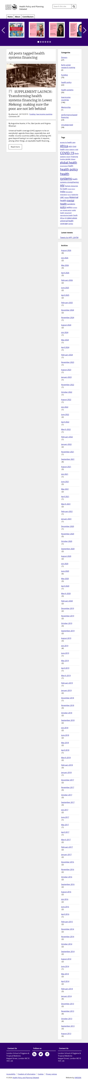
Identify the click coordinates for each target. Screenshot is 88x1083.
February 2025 (67, 302)
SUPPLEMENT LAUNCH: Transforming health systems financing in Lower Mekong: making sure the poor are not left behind (30, 100)
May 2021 (65, 489)
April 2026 (65, 273)
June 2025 (65, 288)
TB (65, 218)
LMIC (62, 197)
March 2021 (66, 504)
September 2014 (67, 951)
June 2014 (65, 966)
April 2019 (65, 668)
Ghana (73, 159)
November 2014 (67, 936)
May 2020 (65, 578)
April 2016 (65, 914)
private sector (67, 210)
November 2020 (67, 534)
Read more (15, 147)
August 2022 (66, 399)
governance (64, 166)
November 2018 (67, 705)
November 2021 (67, 452)
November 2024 (67, 317)
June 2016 (65, 907)
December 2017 (67, 780)
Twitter (41, 1054)
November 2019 (67, 616)
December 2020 (67, 526)
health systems (67, 90)
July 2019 (64, 646)
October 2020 (66, 541)
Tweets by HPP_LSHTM (69, 237)
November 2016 (67, 869)
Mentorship (66, 107)
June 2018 (65, 735)
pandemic (71, 204)
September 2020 (67, 549)
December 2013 (67, 1004)
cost (76, 149)
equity (68, 157)
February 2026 (67, 280)
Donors (64, 57)
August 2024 (66, 325)
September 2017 (67, 802)
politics (69, 207)
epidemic (63, 157)
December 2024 (67, 310)
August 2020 (66, 556)
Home (10, 17)
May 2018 (65, 742)
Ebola (76, 153)
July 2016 (64, 899)
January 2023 (66, 377)
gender (68, 159)
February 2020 (67, 601)
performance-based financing (69, 116)
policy (63, 207)
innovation (68, 192)
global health (68, 162)
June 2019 (65, 653)
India (62, 191)
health (70, 166)
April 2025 (65, 295)
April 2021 (65, 496)
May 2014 (65, 974)
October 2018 (66, 713)
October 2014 (66, 944)
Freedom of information (27, 1074)
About (17, 17)
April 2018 (65, 750)
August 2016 (66, 892)
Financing (74, 156)
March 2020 (66, 593)
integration (63, 195)
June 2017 (65, 817)
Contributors (27, 17)
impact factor (71, 189)
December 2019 (67, 608)
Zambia (70, 224)
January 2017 (66, 854)
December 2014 (67, 929)
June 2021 (65, 481)
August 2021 (66, 467)
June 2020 (65, 571)
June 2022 (65, 414)
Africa (64, 146)
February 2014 (67, 989)
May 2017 (65, 825)
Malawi (66, 198)
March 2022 (66, 429)
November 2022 (67, 384)
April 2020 (65, 586)
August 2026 (66, 250)
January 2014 (66, 996)
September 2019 (67, 631)
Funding (32, 114)
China (67, 149)
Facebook (47, 1054)
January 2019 (66, 690)
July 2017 (64, 810)
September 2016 (67, 884)
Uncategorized (67, 125)
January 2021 (66, 519)
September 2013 (67, 1026)
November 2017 (67, 787)
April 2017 (65, 832)
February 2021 (67, 511)
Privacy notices (51, 1074)
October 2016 (66, 877)
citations (72, 149)
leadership (74, 195)
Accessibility (10, 1074)
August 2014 (66, 959)
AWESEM (77, 1078)
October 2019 (66, 623)
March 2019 (66, 675)
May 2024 (65, 340)
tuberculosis (72, 218)
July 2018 (64, 728)
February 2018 (67, 765)
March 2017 (66, 839)
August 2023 (66, 370)
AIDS (70, 146)
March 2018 (66, 757)
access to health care (67, 142)
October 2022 (66, 392)
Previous (3, 30)
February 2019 (67, 683)
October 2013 (66, 1018)
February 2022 (67, 437)
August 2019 (66, 638)
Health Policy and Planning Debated (25, 1078)
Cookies (41, 1074)
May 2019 (65, 660)
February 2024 (67, 355)
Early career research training (68, 66)
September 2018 (67, 720)
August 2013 (66, 1033)
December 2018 (67, 698)
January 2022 (66, 444)
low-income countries (44, 114)
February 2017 (67, 847)
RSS (34, 1054)
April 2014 (65, 981)
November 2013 (67, 1011)
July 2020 (64, 563)
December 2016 (67, 862)
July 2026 (64, 258)
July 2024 (64, 332)
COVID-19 (67, 153)
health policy (66, 82)
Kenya (69, 194)
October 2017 (66, 795)
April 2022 (65, 422)
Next (85, 30)
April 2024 (65, 347)
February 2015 (67, 922)
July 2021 (64, 474)
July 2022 (64, 407)
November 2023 (67, 362)
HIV (62, 185)
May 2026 (65, 265)
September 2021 (67, 459)
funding (62, 159)
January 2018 (66, 772)
